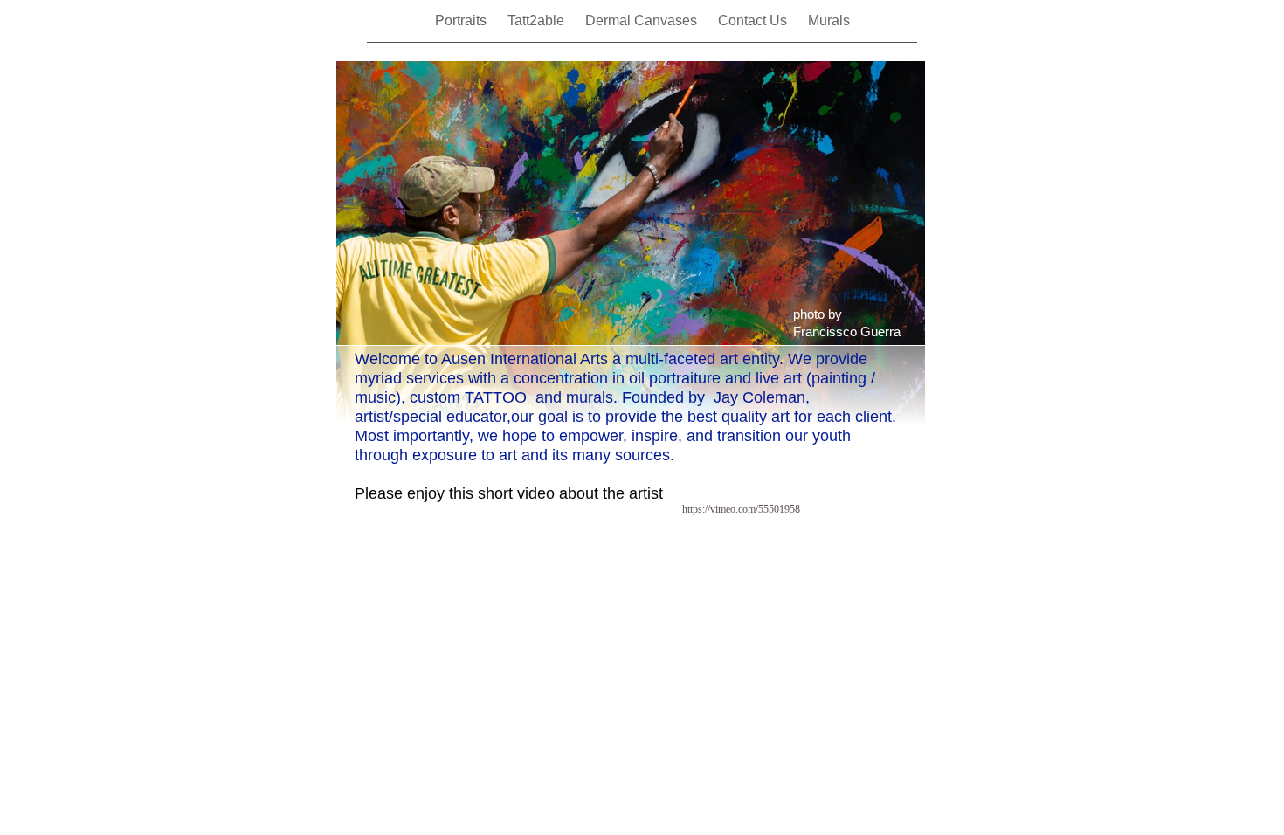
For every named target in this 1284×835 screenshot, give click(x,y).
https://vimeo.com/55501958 (741, 509)
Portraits (462, 20)
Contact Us (754, 20)
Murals (829, 20)
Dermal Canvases (643, 20)
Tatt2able (537, 20)
